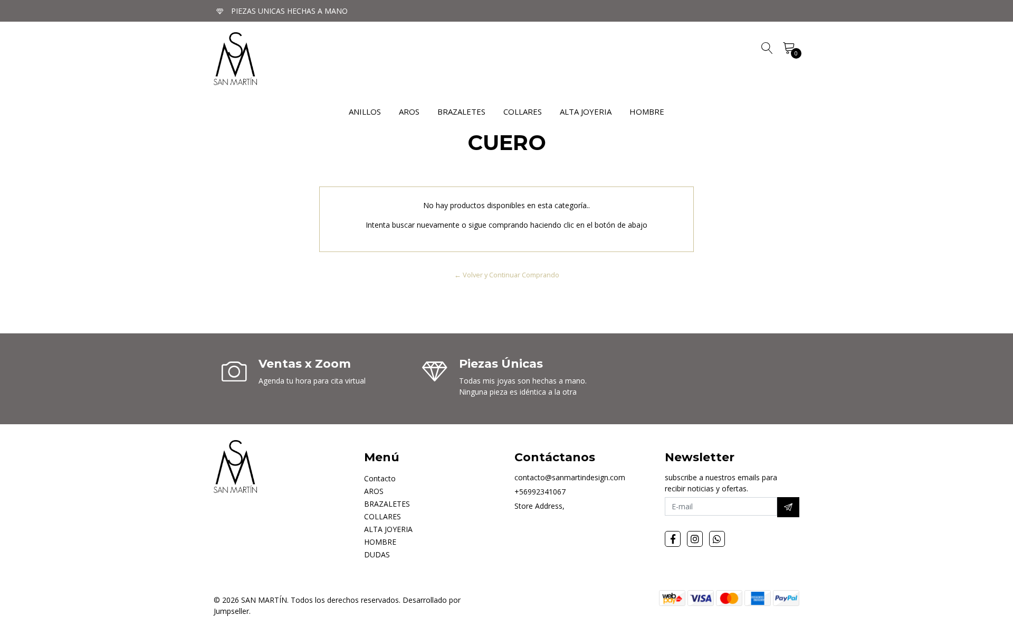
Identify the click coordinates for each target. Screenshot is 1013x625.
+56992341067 (540, 492)
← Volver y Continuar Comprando (506, 274)
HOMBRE (646, 111)
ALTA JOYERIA (585, 111)
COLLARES (522, 111)
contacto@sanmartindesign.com (569, 477)
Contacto (380, 478)
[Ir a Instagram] (694, 538)
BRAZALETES (461, 111)
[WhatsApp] (717, 538)
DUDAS (377, 554)
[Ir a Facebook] (672, 538)
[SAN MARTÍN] (235, 59)
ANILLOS (365, 111)
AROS (409, 111)
